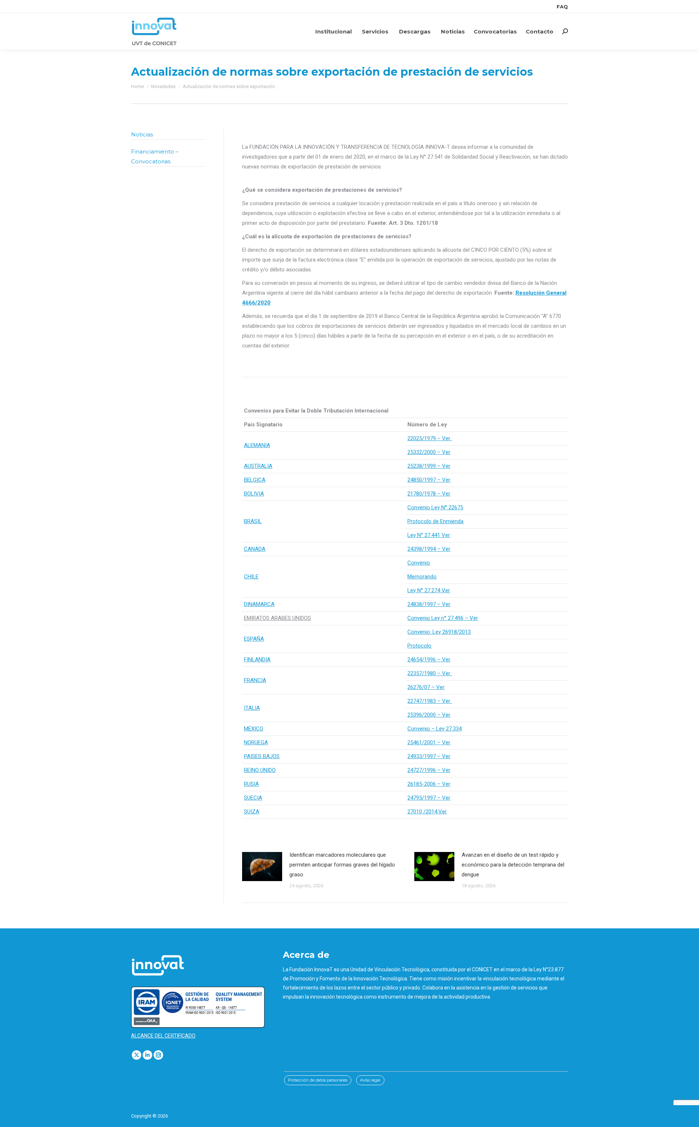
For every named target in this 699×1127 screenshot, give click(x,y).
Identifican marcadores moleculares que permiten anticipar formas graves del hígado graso (342, 865)
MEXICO (253, 728)
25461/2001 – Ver (428, 742)
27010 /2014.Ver (427, 811)
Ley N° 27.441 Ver (428, 535)
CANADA (254, 549)
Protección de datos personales (317, 1080)
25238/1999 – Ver (428, 466)
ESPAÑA (254, 639)
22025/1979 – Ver (429, 438)
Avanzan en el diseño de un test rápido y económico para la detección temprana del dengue (513, 865)
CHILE (251, 576)
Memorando (422, 576)
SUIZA (251, 811)
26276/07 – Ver (426, 687)
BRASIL (253, 521)
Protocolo (419, 645)
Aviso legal (370, 1080)
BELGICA (254, 480)
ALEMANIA (257, 445)
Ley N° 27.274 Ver (428, 590)
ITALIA (252, 708)
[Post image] (262, 866)
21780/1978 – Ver (428, 493)
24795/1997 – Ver (428, 798)
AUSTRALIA (258, 466)
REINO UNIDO (260, 770)
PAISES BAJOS (262, 756)
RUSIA (251, 784)
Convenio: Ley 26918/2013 (439, 632)
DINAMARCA (259, 604)
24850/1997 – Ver (428, 480)
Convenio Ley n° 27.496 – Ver (442, 618)
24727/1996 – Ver (428, 770)
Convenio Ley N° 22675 (435, 507)
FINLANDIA (257, 659)
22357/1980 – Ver (429, 673)
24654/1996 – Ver (428, 659)
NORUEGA (256, 742)
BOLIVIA (254, 493)
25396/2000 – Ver (428, 715)
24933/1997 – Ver (428, 756)
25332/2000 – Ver (428, 452)
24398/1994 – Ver (428, 549)
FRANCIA (255, 680)
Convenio (418, 562)
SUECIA (253, 798)
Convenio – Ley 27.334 (434, 728)
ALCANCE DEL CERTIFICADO (163, 1036)
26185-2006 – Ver (428, 784)
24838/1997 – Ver (428, 604)
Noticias (142, 134)
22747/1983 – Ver (429, 701)
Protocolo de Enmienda (435, 521)
